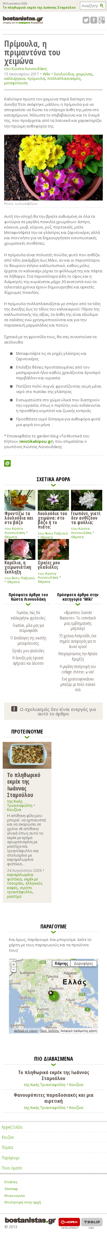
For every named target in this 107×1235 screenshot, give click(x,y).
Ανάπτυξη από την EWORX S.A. (69, 1223)
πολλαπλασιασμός (64, 78)
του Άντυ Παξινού (53, 533)
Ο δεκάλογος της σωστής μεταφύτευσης (28, 640)
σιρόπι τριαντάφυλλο (19, 889)
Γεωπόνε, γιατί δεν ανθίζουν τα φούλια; (85, 517)
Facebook (93, 20)
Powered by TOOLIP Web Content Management (92, 1223)
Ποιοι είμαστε (12, 1168)
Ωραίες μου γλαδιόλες (49, 564)
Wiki (46, 74)
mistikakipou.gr (36, 441)
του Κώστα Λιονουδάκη (25, 69)
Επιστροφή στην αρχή (22, 1202)
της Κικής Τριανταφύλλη (19, 803)
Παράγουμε (11, 1158)
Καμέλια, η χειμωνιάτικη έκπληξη (17, 567)
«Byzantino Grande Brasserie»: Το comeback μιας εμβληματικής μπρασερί (78, 620)
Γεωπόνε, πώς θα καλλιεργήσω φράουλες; (28, 615)
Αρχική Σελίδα (12, 1127)
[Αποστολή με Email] (7, 463)
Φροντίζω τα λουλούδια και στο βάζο (18, 517)
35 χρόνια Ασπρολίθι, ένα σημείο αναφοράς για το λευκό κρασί (77, 641)
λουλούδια (64, 74)
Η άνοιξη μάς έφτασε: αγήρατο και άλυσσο (28, 660)
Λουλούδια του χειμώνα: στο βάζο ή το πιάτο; (52, 519)
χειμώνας (84, 74)
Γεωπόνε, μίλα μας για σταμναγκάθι (28, 627)
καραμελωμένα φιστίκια (20, 876)
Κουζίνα (14, 809)
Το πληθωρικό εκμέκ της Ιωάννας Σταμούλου (39, 8)
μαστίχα (14, 896)
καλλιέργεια (14, 78)
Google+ (101, 20)
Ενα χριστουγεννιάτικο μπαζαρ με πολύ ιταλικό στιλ (77, 684)
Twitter (86, 20)
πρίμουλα (36, 78)
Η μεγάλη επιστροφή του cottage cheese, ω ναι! (78, 669)
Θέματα (10, 537)
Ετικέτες (11, 1181)
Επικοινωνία (14, 1195)
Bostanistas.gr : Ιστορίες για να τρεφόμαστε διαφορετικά (23, 20)
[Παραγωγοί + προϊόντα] (53, 1032)
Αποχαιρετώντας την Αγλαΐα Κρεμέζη (77, 656)
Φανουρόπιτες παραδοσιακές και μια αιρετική (54, 1098)
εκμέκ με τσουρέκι (22, 881)
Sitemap (11, 1188)
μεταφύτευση (16, 83)
